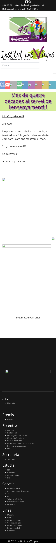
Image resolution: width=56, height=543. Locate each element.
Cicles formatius (13, 475)
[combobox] (20, 65)
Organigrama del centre (17, 435)
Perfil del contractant (15, 501)
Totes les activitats (14, 499)
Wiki (9, 517)
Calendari (11, 530)
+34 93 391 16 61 (11, 5)
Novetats (11, 403)
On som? (10, 430)
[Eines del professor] (13, 84)
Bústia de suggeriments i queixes (20, 443)
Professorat (12, 433)
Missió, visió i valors (15, 438)
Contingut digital (14, 523)
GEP (9, 496)
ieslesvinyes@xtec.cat (32, 5)
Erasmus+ (11, 504)
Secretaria (11, 459)
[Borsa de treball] (31, 84)
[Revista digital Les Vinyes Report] (2, 84)
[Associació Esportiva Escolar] (38, 84)
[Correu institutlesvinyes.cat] (7, 85)
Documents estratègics (16, 446)
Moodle (10, 515)
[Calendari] (52, 84)
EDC (9, 448)
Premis (10, 419)
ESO (9, 470)
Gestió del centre (14, 520)
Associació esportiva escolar (18, 491)
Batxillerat (11, 472)
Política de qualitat (14, 440)
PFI (8, 478)
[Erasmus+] (25, 84)
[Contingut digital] (19, 85)
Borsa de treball (13, 488)
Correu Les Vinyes (14, 525)
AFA (8, 494)
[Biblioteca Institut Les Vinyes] (45, 84)
